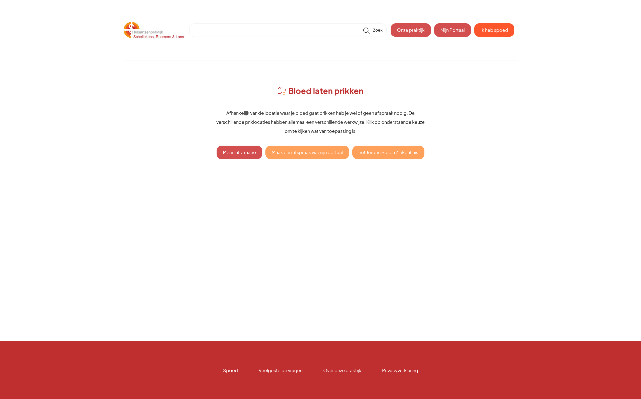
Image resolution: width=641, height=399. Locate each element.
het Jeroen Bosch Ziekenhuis (388, 152)
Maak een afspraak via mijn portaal (307, 152)
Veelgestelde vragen (280, 370)
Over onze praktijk (342, 370)
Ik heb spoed (494, 30)
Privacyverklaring (400, 370)
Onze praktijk (411, 30)
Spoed (230, 370)
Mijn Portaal (452, 30)
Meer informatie (239, 152)
